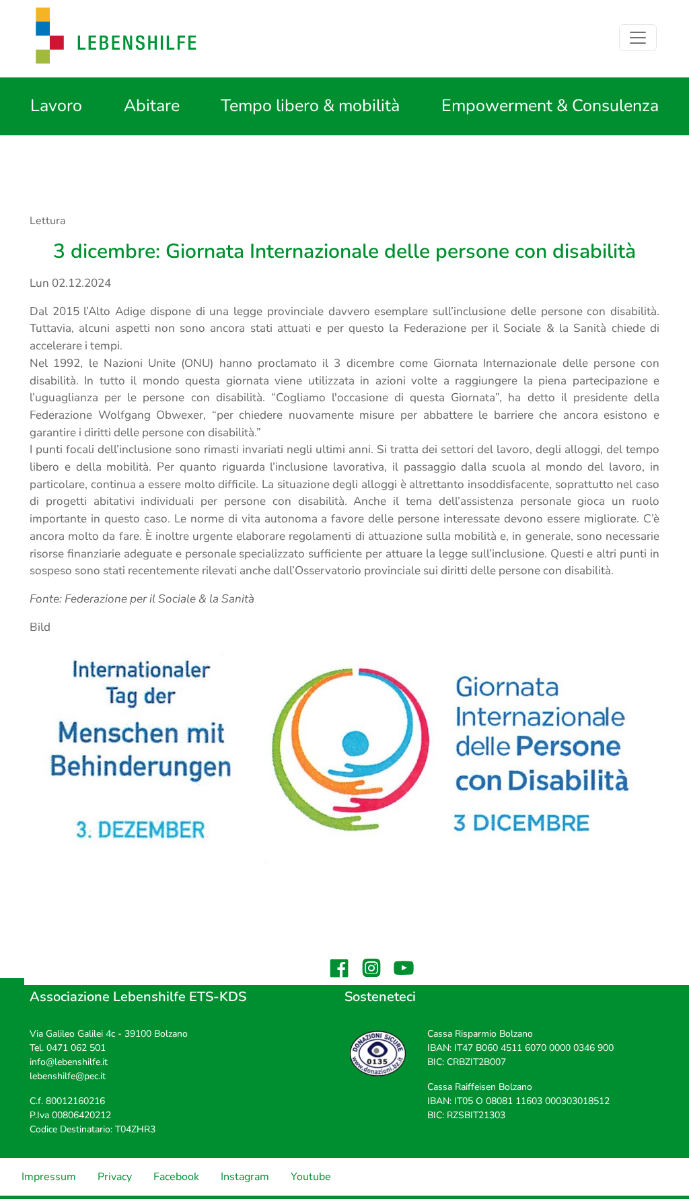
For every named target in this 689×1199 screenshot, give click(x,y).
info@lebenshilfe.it (69, 1062)
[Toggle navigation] (638, 37)
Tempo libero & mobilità (310, 105)
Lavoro (56, 105)
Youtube (311, 1176)
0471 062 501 (76, 1047)
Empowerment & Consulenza (550, 105)
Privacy (115, 1176)
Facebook (176, 1176)
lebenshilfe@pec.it (68, 1076)
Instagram (245, 1176)
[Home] (116, 37)
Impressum (49, 1176)
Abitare (152, 105)
